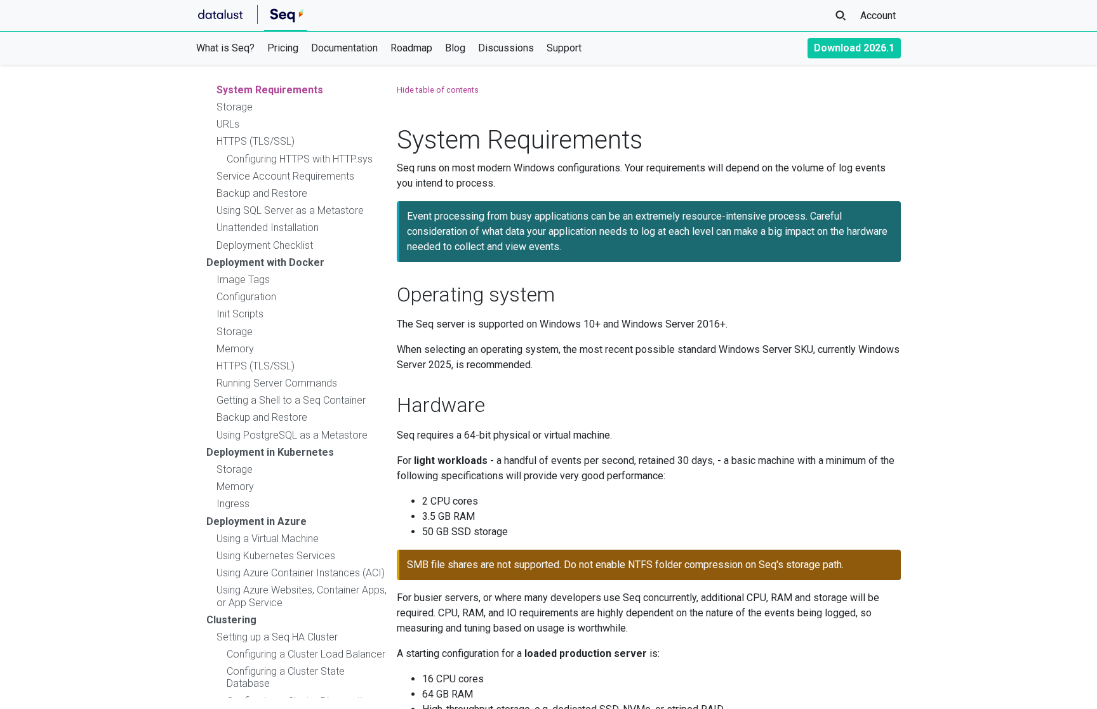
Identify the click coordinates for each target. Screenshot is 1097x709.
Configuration (246, 297)
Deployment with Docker (265, 262)
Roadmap (411, 48)
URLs (227, 124)
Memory (235, 349)
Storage (234, 107)
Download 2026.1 (854, 48)
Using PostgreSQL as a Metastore (292, 435)
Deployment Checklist (264, 245)
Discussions (506, 48)
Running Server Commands (276, 383)
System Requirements (269, 90)
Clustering (231, 620)
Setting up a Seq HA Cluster (277, 637)
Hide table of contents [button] (438, 90)
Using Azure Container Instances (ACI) (300, 573)
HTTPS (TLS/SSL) (255, 141)
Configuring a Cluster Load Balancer (306, 654)
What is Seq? (225, 48)
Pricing (282, 48)
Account (878, 16)
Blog (455, 48)
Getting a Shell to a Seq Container (291, 400)
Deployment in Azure (256, 521)
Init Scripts (239, 314)
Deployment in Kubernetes (270, 452)
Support (564, 48)
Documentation (344, 48)
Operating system (476, 294)
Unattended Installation (267, 228)
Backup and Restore (261, 193)
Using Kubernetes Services (275, 556)
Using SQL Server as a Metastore (290, 210)
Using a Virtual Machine (267, 539)
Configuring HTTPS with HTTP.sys (300, 159)
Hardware (441, 405)
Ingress (232, 504)
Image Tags (243, 280)
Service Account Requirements (285, 176)
